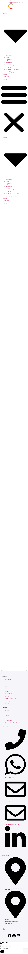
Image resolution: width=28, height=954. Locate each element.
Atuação (5, 74)
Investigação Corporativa (13, 72)
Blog (4, 78)
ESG (7, 61)
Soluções (8, 67)
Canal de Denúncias (11, 66)
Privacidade (6, 76)
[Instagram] (14, 936)
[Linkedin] (18, 936)
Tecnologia (9, 62)
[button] (14, 108)
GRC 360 (8, 71)
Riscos (7, 57)
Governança (9, 55)
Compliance (9, 59)
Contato (5, 79)
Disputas (8, 64)
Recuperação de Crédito (12, 69)
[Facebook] (9, 936)
